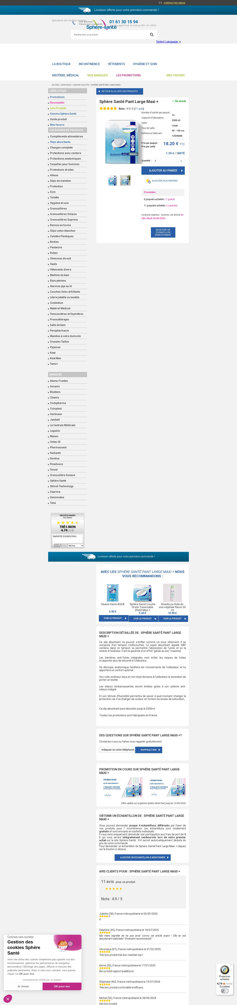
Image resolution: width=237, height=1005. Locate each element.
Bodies (54, 241)
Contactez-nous (174, 2)
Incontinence (89, 64)
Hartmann (56, 414)
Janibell (55, 419)
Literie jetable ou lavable (64, 297)
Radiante (55, 452)
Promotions (57, 97)
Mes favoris (175, 75)
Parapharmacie (59, 330)
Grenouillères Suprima (64, 219)
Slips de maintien (60, 180)
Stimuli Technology (61, 486)
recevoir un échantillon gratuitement (163, 232)
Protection (56, 186)
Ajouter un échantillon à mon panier (142, 857)
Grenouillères (58, 208)
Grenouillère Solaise (62, 475)
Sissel (54, 469)
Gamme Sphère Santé (63, 113)
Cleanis (54, 397)
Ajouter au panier (163, 170)
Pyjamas (55, 347)
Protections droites (62, 169)
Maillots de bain (59, 275)
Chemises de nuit (60, 258)
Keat (52, 352)
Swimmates (57, 497)
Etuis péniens (58, 280)
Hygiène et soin (145, 64)
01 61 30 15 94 (123, 21)
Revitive (54, 458)
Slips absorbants (60, 142)
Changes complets (61, 147)
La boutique (61, 64)
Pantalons (56, 247)
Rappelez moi (149, 750)
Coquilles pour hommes (64, 164)
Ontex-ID (55, 441)
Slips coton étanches (62, 230)
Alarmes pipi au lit (61, 286)
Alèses (54, 175)
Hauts (53, 264)
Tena (53, 502)
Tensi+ (54, 363)
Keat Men (55, 358)
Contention (56, 302)
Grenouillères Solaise (63, 214)
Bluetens (55, 391)
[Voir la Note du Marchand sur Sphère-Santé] (67, 531)
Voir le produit (113, 618)
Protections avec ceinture (65, 153)
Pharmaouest (58, 447)
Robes (54, 252)
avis (139, 108)
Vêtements (116, 64)
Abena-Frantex (59, 380)
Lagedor (55, 430)
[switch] (224, 991)
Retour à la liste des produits (120, 91)
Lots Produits (58, 108)
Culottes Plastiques (62, 236)
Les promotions (128, 75)
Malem (54, 436)
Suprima (55, 491)
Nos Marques (97, 75)
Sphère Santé (58, 480)
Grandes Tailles (59, 341)
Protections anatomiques (65, 158)
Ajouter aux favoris (165, 180)
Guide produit (58, 119)
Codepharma (58, 403)
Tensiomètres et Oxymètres (66, 313)
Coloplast (56, 408)
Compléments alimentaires (66, 136)
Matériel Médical (65, 75)
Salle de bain (58, 325)
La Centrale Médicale (62, 425)
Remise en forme (60, 225)
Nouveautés (57, 102)
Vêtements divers (60, 269)
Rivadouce (56, 464)
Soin (53, 191)
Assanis (55, 386)
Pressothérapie (59, 319)
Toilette (54, 197)
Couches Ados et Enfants (65, 291)
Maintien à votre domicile (65, 336)
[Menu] (231, 965)
